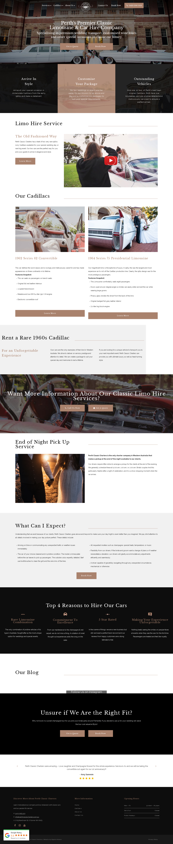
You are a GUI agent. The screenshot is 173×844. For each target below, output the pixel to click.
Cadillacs (78, 808)
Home (77, 805)
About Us (69, 5)
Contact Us (103, 5)
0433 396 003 (135, 5)
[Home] (85, 6)
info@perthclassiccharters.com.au (27, 817)
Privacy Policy (153, 839)
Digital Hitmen (56, 839)
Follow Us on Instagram (86, 692)
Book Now (116, 5)
